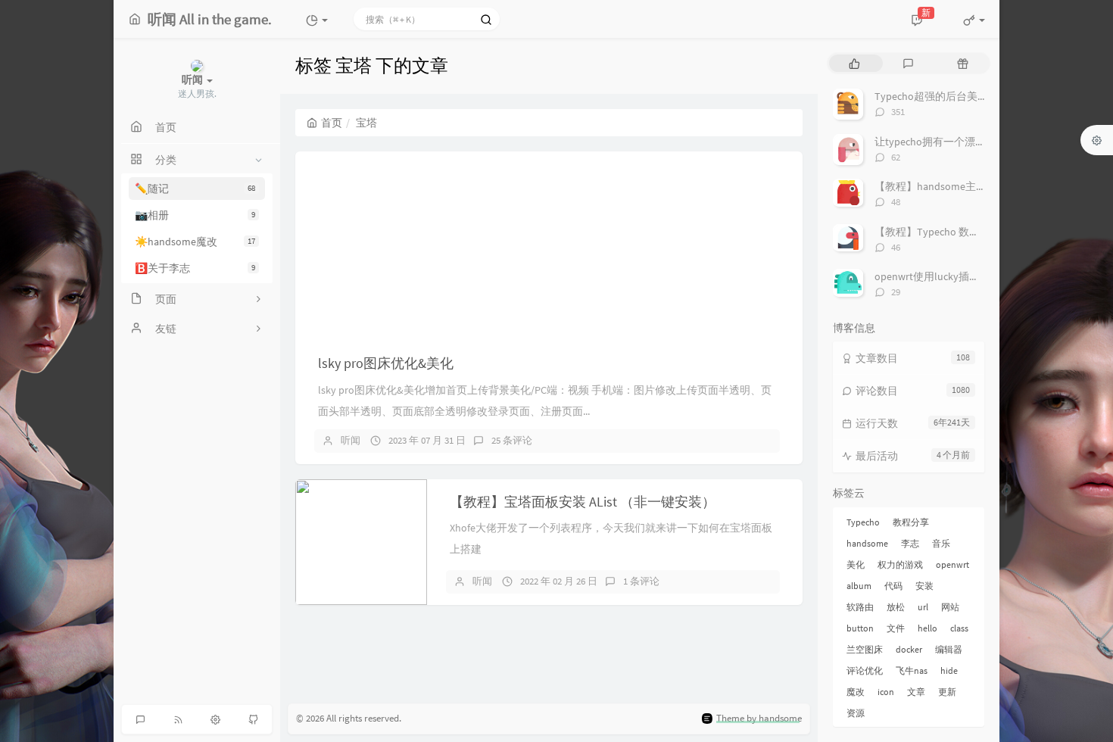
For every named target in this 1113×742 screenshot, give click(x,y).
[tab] (854, 63)
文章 (916, 691)
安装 (924, 585)
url (923, 607)
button (860, 628)
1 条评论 (641, 581)
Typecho (863, 522)
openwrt (952, 564)
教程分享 (911, 522)
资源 (855, 713)
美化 (855, 564)
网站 (950, 607)
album (858, 585)
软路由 (860, 607)
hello (927, 628)
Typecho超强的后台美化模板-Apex (954, 96)
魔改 (855, 691)
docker (909, 649)
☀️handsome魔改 (195, 241)
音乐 (941, 543)
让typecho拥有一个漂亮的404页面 (954, 141)
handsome (867, 543)
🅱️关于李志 (195, 268)
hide (949, 670)
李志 (910, 543)
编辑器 (948, 649)
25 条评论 (511, 440)
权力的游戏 (900, 564)
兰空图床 (864, 649)
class (959, 628)
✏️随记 (195, 188)
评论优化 (864, 670)
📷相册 (195, 215)
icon (886, 691)
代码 (893, 585)
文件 (896, 628)
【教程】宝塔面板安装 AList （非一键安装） (583, 501)
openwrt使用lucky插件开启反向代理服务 (969, 276)
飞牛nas (912, 670)
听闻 (350, 440)
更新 (947, 691)
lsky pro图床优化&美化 (386, 363)
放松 (896, 607)
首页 (331, 122)
